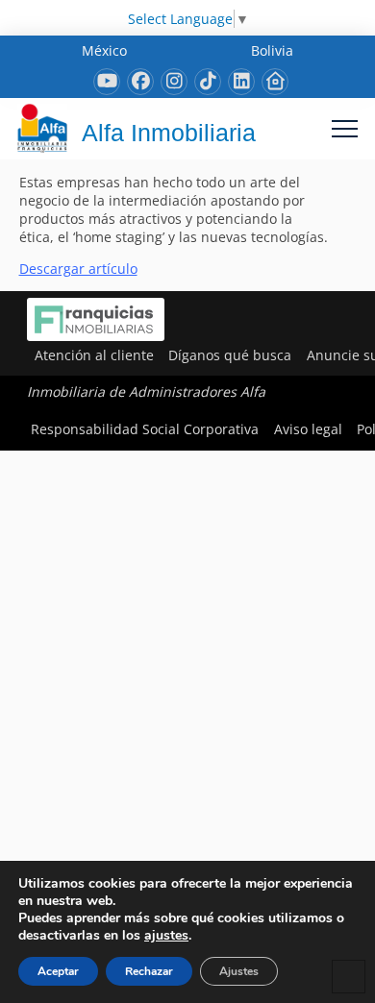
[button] (345, 128)
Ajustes (239, 971)
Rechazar (149, 971)
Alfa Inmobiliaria (169, 132)
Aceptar (58, 971)
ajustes (166, 935)
